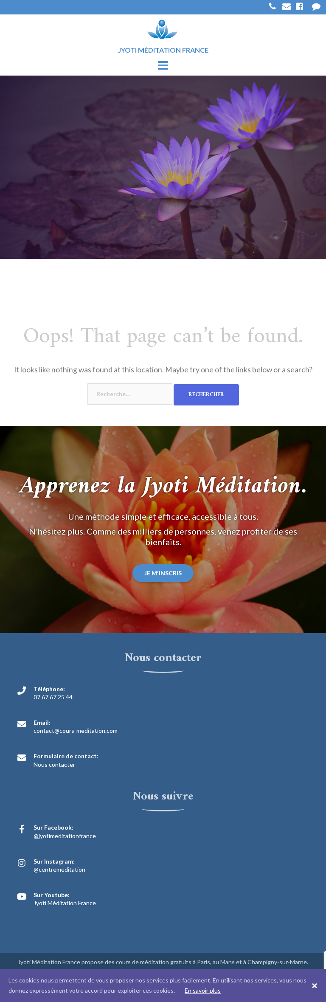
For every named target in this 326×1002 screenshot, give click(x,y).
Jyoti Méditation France (65, 902)
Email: (42, 722)
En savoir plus (203, 990)
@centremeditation (59, 869)
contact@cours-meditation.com (76, 730)
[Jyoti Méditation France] (163, 30)
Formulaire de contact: (66, 756)
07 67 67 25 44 (53, 697)
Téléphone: (49, 688)
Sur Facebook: (53, 827)
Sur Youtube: (52, 894)
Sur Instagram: (54, 861)
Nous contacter (54, 764)
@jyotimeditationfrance (65, 835)
